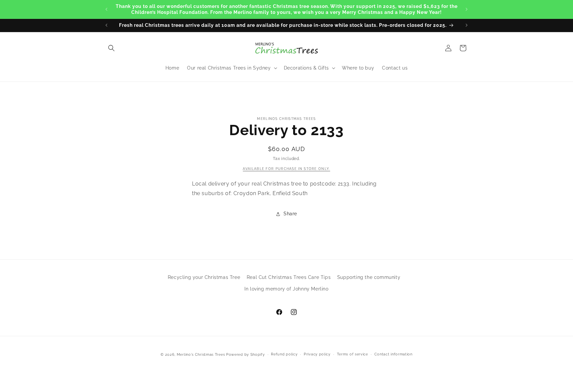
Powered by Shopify (245, 354)
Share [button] (290, 213)
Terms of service (352, 354)
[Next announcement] (466, 9)
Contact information (393, 354)
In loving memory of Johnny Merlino (286, 288)
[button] (111, 48)
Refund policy (284, 354)
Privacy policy (317, 354)
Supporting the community (368, 277)
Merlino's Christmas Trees (201, 354)
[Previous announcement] (106, 9)
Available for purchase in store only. (286, 169)
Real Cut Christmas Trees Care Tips (289, 277)
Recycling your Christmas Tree (204, 277)
